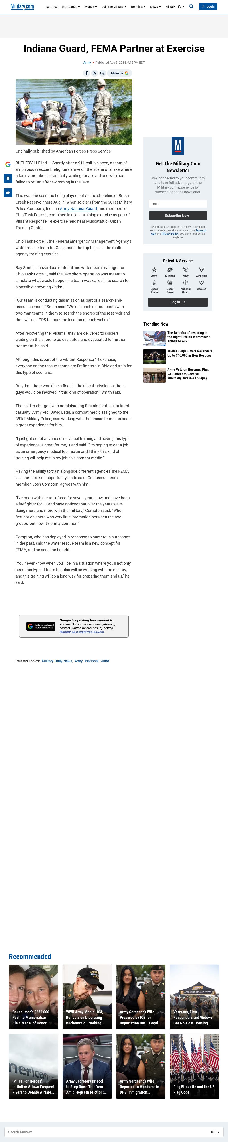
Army (87, 62)
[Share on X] (94, 73)
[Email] (102, 73)
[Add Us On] (8, 164)
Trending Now (155, 324)
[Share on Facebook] (86, 73)
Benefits (136, 6)
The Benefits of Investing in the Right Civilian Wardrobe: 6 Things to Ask (188, 337)
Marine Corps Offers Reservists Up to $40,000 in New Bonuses (189, 353)
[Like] (8, 192)
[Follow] (8, 178)
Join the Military (113, 6)
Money (89, 6)
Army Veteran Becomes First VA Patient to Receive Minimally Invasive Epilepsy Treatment (188, 374)
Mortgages (69, 6)
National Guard (83, 208)
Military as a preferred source (82, 631)
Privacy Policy (170, 233)
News (154, 6)
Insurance (50, 6)
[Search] (191, 6)
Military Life (173, 6)
